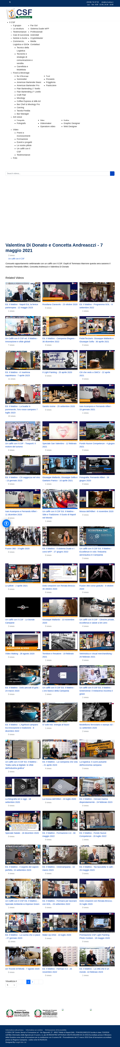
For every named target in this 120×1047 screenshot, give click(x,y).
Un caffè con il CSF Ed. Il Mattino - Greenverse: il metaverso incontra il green (96, 690)
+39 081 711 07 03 (92, 2)
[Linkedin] (17, 2)
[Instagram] (21, 2)
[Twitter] (10, 2)
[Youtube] (13, 2)
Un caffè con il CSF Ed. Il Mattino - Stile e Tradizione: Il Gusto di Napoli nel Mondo (59, 514)
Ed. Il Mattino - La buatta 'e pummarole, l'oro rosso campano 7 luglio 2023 (21, 409)
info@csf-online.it (107, 2)
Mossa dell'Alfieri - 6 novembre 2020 (96, 511)
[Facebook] (6, 2)
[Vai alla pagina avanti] (36, 982)
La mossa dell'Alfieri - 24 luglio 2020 (59, 799)
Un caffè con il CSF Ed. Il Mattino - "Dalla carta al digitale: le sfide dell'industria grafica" (21, 765)
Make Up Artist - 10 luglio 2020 (56, 935)
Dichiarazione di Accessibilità (55, 1030)
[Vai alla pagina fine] (41, 982)
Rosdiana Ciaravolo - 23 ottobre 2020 (59, 304)
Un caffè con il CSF (16, 259)
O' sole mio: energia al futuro (55, 725)
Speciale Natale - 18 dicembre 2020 (22, 833)
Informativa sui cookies (34, 1030)
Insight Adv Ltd (20, 1042)
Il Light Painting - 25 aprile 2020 (57, 372)
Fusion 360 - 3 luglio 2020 (17, 548)
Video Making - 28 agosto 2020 (19, 653)
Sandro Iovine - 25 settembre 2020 (58, 406)
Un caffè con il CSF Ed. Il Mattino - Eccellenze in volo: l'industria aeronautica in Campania (95, 551)
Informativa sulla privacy (14, 1030)
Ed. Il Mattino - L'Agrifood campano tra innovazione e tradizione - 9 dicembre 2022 (21, 728)
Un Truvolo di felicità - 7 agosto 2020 (22, 969)
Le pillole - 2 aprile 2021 (16, 586)
